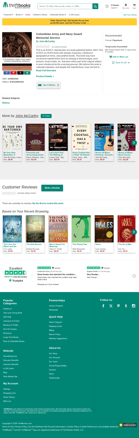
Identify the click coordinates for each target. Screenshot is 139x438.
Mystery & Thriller (10, 325)
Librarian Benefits (10, 364)
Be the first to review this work (47, 203)
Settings (6, 389)
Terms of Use (8, 427)
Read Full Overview (46, 70)
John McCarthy (47, 41)
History (6, 103)
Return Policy (54, 334)
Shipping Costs (55, 326)
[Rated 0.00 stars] (43, 47)
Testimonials (54, 378)
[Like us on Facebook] (103, 306)
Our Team (53, 361)
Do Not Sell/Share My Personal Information (47, 427)
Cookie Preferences (88, 427)
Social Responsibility (58, 366)
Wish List (7, 401)
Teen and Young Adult (12, 313)
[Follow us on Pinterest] (118, 306)
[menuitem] (115, 6)
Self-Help (7, 317)
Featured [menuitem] (7, 15)
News (51, 374)
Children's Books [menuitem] (40, 15)
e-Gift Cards (8, 368)
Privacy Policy (21, 427)
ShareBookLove (10, 356)
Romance (7, 333)
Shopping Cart (9, 393)
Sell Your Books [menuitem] (130, 15)
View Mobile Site (10, 376)
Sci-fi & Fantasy (10, 329)
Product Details (44, 76)
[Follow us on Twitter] (111, 306)
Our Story (53, 353)
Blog (5, 372)
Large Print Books (11, 337)
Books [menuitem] (18, 15)
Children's (7, 309)
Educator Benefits (10, 360)
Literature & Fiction (11, 321)
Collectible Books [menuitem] (57, 15)
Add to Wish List (120, 57)
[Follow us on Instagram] (133, 306)
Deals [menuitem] (27, 15)
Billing (51, 330)
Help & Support (55, 322)
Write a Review (52, 188)
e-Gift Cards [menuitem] (74, 15)
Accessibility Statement (109, 427)
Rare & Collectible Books (13, 341)
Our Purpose (54, 357)
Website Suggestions (58, 338)
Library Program (56, 306)
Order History (9, 397)
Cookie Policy (73, 427)
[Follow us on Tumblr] (126, 306)
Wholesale (53, 310)
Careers (52, 370)
